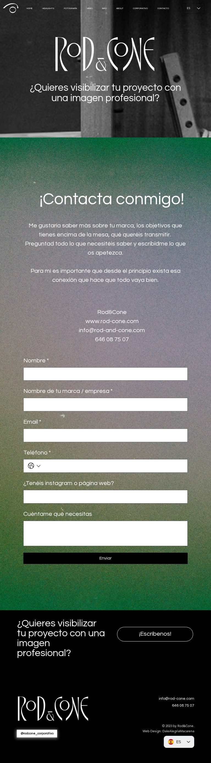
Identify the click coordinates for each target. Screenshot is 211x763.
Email (32, 422)
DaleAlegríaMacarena (178, 731)
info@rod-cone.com (176, 699)
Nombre (36, 360)
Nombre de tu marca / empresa (68, 391)
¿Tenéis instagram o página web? (68, 483)
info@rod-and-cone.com (112, 330)
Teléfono (37, 453)
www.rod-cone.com (112, 321)
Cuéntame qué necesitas (57, 514)
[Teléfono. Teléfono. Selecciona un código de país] (34, 466)
